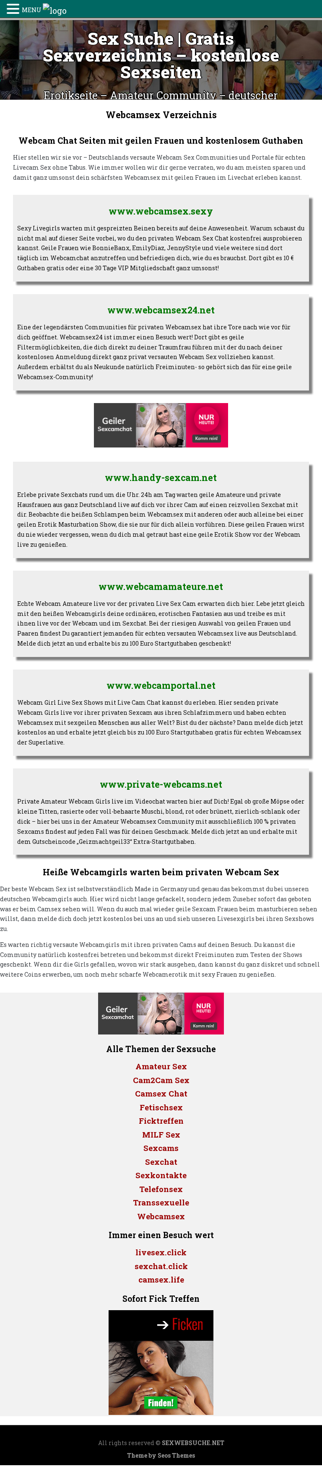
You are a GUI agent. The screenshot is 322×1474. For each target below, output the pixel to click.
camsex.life (161, 1279)
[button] (14, 8)
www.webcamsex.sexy (161, 211)
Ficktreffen (161, 1120)
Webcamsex (161, 1216)
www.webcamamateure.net (161, 586)
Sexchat (161, 1161)
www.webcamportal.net (161, 685)
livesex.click (161, 1252)
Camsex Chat (161, 1093)
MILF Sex (161, 1134)
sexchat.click (161, 1266)
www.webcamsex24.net (161, 310)
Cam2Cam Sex (161, 1080)
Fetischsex (161, 1107)
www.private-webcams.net (161, 784)
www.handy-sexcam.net (161, 478)
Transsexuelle (161, 1202)
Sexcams (161, 1148)
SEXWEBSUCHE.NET (193, 1443)
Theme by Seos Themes (161, 1455)
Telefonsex (161, 1189)
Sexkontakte (161, 1175)
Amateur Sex (161, 1066)
